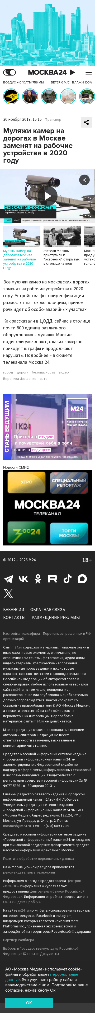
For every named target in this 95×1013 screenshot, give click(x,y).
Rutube (53, 578)
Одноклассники (38, 578)
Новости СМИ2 (16, 467)
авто (44, 379)
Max (82, 578)
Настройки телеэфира (21, 633)
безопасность (43, 372)
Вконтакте (23, 578)
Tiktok (67, 578)
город (8, 372)
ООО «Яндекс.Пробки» (21, 902)
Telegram (8, 578)
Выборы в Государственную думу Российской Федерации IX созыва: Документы (41, 951)
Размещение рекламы (56, 617)
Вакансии (13, 610)
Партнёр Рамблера (18, 940)
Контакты (14, 617)
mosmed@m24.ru (17, 826)
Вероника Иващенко (19, 379)
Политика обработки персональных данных (38, 858)
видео (64, 372)
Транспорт (54, 119)
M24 (32, 560)
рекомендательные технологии (29, 872)
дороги (22, 372)
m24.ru (17, 647)
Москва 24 (47, 72)
